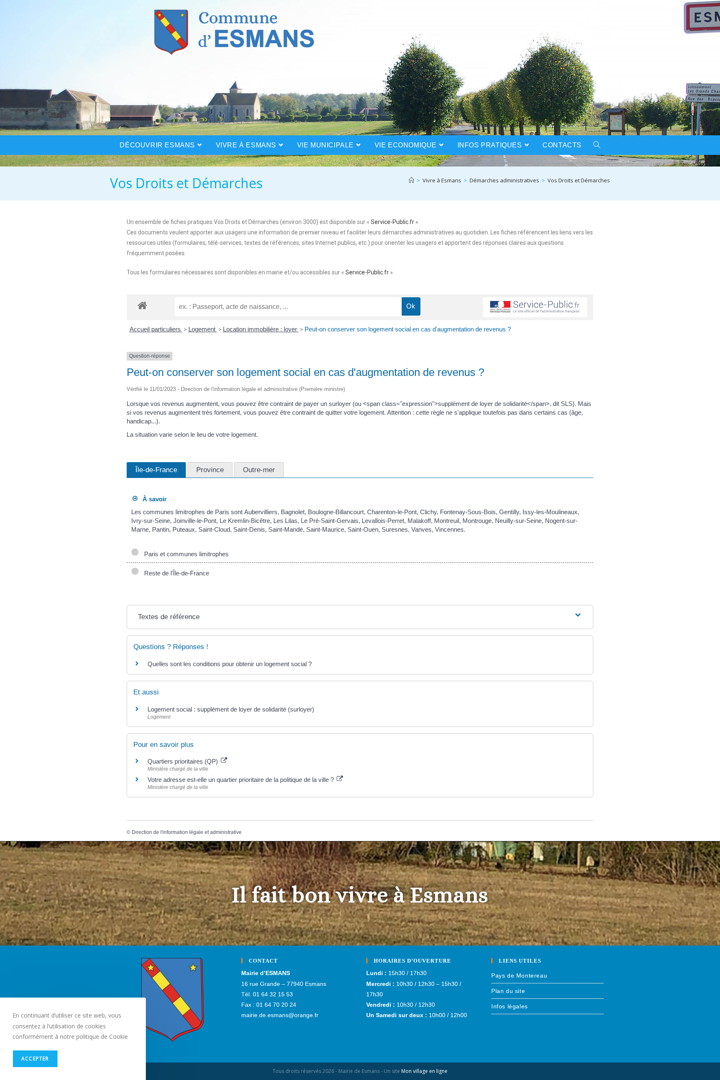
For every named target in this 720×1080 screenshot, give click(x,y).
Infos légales (509, 1006)
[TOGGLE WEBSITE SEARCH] (597, 145)
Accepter (35, 1058)
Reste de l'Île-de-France (175, 573)
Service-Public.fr (392, 222)
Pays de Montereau (519, 975)
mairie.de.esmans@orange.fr (279, 1015)
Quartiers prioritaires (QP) (184, 761)
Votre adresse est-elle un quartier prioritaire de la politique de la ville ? (241, 779)
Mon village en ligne (424, 1071)
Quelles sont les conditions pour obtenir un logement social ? (230, 663)
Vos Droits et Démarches (579, 180)
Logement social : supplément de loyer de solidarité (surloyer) (231, 709)
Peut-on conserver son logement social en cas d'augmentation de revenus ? (408, 329)
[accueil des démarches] (142, 305)
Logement (202, 329)
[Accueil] (411, 180)
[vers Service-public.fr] (535, 307)
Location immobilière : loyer (261, 329)
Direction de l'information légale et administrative (187, 832)
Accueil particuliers (156, 329)
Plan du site (508, 991)
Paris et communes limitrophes (185, 553)
